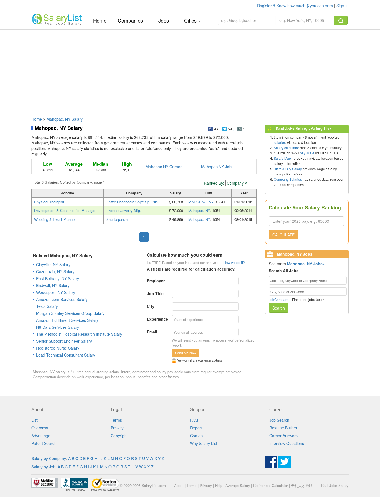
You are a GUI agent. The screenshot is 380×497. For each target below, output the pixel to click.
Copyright (119, 435)
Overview (39, 428)
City (150, 306)
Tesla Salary (47, 306)
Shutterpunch (117, 219)
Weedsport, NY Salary (55, 292)
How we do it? (234, 262)
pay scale (307, 152)
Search (278, 308)
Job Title (155, 293)
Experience (157, 319)
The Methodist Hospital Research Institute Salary (79, 334)
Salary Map (282, 158)
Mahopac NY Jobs (217, 166)
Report (196, 428)
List (34, 420)
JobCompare (278, 299)
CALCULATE (283, 235)
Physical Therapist (49, 201)
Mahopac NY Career (163, 166)
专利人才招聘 (302, 485)
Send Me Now (185, 352)
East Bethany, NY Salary (57, 278)
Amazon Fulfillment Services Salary (67, 320)
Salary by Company (48, 458)
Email (152, 332)
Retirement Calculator (270, 485)
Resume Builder (283, 428)
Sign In (342, 5)
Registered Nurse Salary (57, 348)
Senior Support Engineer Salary (64, 341)
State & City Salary (288, 168)
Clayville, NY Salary (53, 264)
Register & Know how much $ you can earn (295, 5)
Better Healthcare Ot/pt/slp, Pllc (132, 201)
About (179, 485)
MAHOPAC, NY (200, 201)
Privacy (117, 428)
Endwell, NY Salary (53, 285)
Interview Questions (286, 443)
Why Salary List (203, 443)
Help (218, 485)
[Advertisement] (190, 70)
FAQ (194, 420)
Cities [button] (191, 20)
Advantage (40, 435)
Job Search (279, 420)
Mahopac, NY (199, 210)
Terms (116, 420)
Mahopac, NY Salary (64, 119)
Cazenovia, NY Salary (55, 271)
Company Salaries (288, 179)
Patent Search (43, 443)
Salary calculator (286, 147)
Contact (197, 435)
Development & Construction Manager (64, 210)
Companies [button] (131, 20)
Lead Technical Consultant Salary (65, 355)
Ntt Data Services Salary (57, 327)
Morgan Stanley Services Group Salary (70, 313)
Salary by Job (43, 466)
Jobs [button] (164, 20)
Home (102, 20)
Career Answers (283, 435)
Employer (156, 280)
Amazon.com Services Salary (62, 299)
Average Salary (237, 485)
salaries (280, 142)
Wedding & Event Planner (55, 219)
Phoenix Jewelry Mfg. (123, 210)
